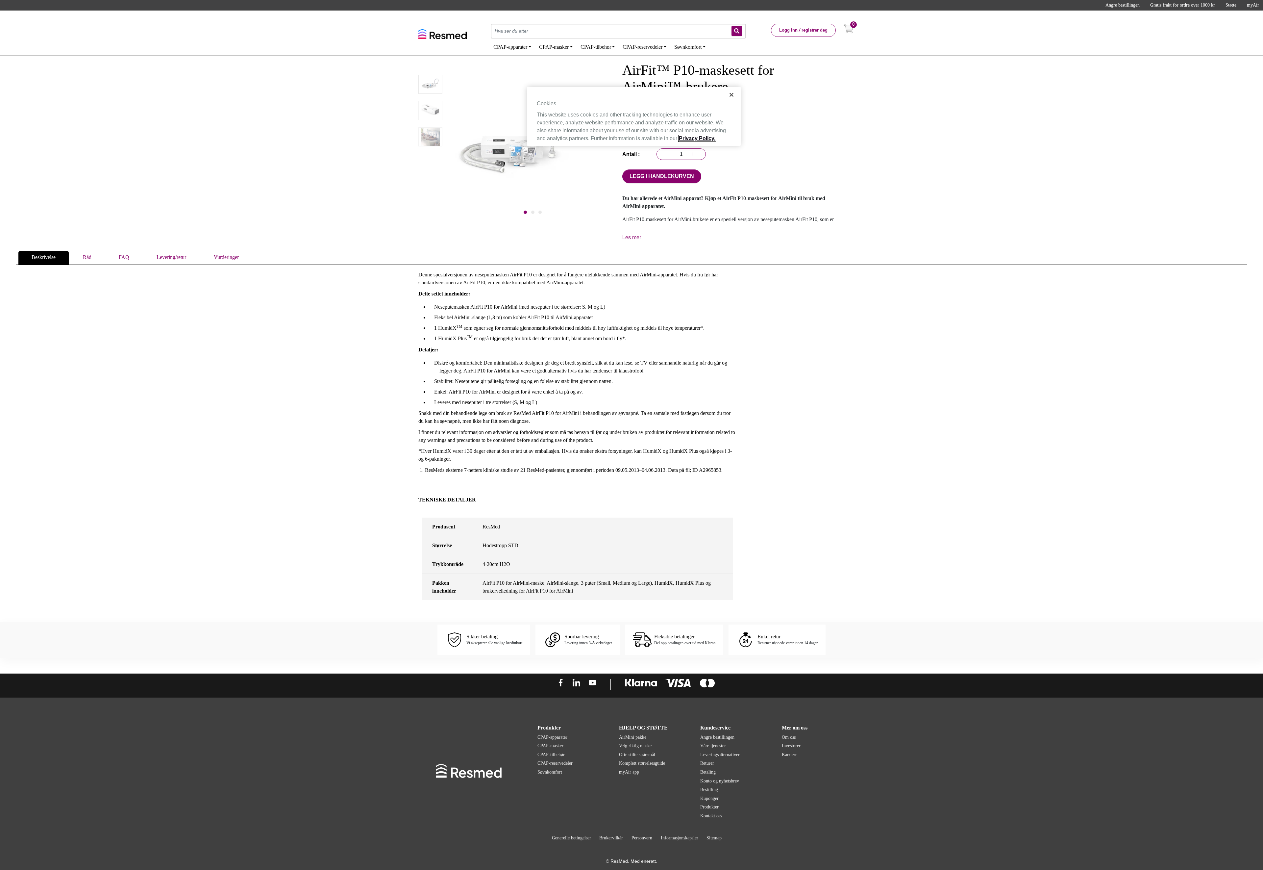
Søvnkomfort (549, 772)
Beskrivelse (44, 257)
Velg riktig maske (635, 745)
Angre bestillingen (1122, 5)
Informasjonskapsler (679, 837)
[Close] (731, 95)
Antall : (632, 154)
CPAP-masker (550, 745)
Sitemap (714, 837)
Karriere (789, 754)
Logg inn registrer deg (803, 30)
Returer (707, 763)
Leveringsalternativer (720, 754)
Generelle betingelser (571, 837)
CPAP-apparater (552, 737)
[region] (634, 116)
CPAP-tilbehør (551, 754)
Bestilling (709, 789)
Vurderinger (226, 257)
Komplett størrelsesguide (642, 763)
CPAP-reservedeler (555, 763)
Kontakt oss (711, 815)
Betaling (708, 772)
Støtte (1231, 5)
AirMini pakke (632, 737)
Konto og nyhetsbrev (719, 781)
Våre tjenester (713, 745)
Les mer (631, 237)
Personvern (642, 837)
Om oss (789, 737)
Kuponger (709, 798)
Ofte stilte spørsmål (637, 754)
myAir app (629, 772)
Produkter (709, 807)
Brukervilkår (611, 837)
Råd (87, 257)
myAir (1253, 5)
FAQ (124, 257)
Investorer (791, 745)
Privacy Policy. (697, 138)
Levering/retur (171, 257)
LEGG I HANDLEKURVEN (662, 176)
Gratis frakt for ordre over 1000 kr (1182, 5)
